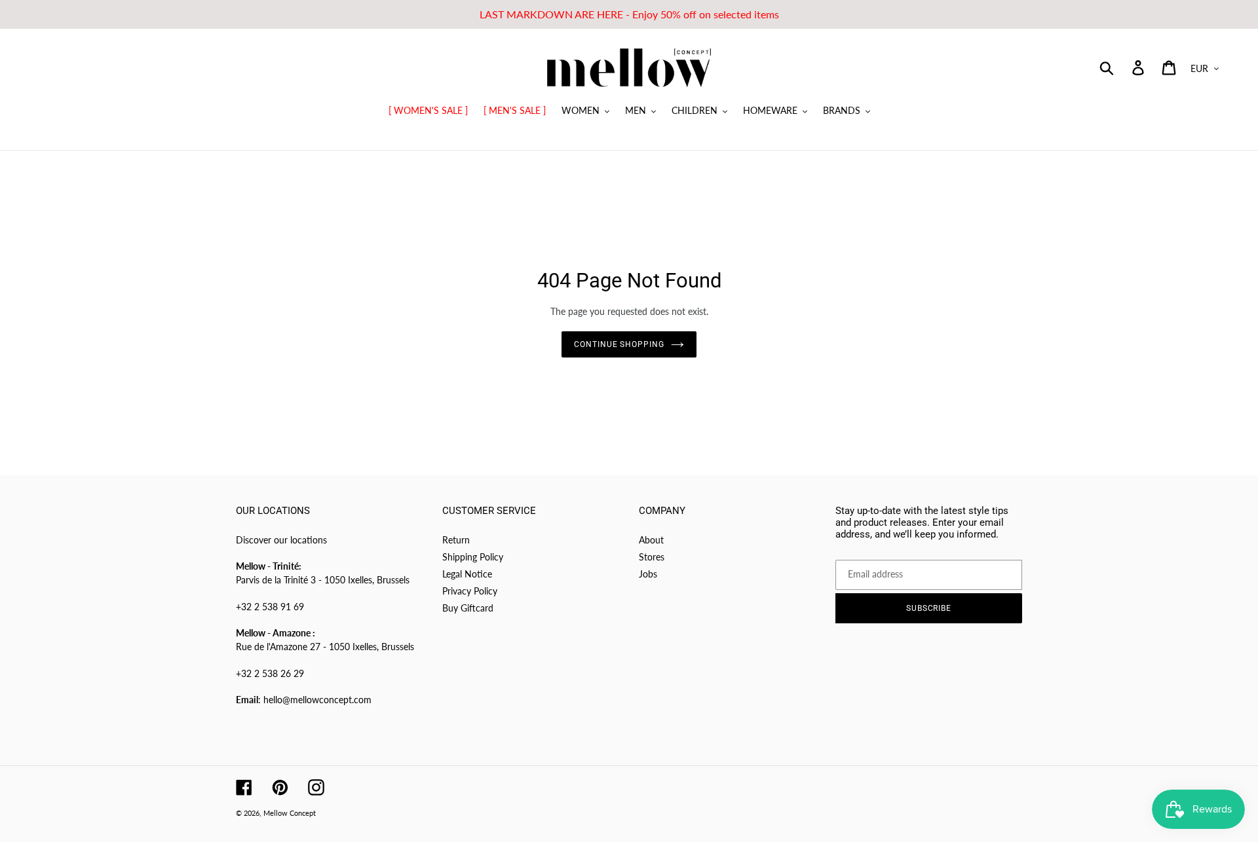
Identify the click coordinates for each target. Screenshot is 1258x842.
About (651, 539)
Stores (651, 556)
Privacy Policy (469, 590)
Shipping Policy (472, 556)
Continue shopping (619, 344)
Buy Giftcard (467, 607)
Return (456, 539)
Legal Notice (467, 573)
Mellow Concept (289, 813)
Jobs (648, 573)
